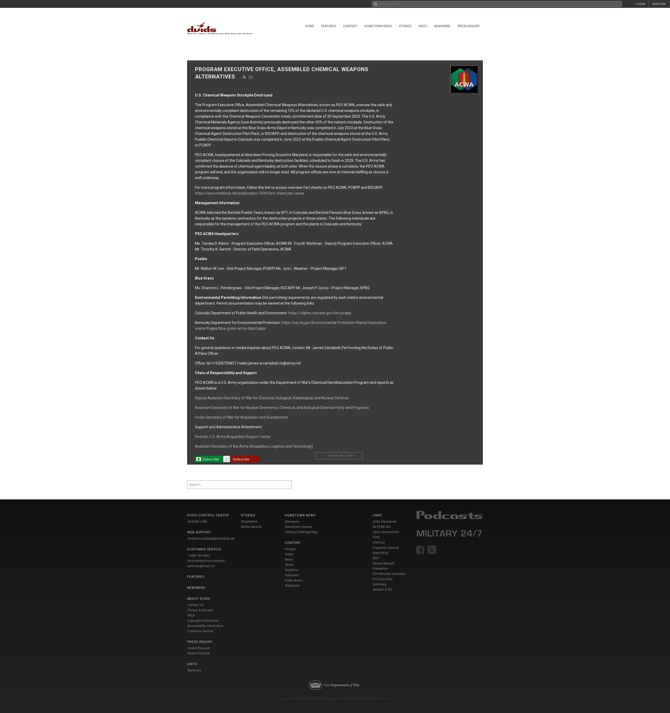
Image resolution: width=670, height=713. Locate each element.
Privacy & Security (200, 610)
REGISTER (659, 4)
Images (290, 549)
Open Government (386, 532)
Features (328, 26)
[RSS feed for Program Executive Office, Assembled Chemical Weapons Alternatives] (244, 77)
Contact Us (195, 605)
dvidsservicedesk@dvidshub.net (211, 538)
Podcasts (292, 575)
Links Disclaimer (385, 521)
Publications (294, 580)
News (289, 559)
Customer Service (200, 631)
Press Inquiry (468, 26)
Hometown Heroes (298, 527)
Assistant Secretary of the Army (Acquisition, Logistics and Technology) (254, 446)
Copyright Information (203, 621)
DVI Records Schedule (389, 574)
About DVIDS (198, 599)
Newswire (442, 26)
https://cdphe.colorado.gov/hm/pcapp (319, 313)
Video (289, 554)
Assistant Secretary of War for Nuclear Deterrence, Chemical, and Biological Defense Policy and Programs (282, 408)
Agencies (194, 670)
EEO (376, 558)
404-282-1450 (197, 521)
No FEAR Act (382, 527)
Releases (292, 521)
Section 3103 (382, 589)
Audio (289, 565)
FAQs (191, 615)
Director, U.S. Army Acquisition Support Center (233, 437)
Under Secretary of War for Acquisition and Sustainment (241, 417)
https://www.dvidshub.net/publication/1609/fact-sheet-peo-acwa (249, 193)
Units (422, 26)
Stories (405, 26)
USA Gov (379, 542)
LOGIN (640, 4)
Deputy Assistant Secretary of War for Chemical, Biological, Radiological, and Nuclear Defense (272, 398)
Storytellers (249, 521)
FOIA (376, 537)
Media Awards (251, 527)
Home (309, 26)
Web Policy (380, 553)
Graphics (291, 570)
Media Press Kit (198, 653)
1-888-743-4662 (198, 555)
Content (350, 26)
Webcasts (292, 585)
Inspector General (386, 548)
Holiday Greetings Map (301, 532)
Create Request (198, 648)
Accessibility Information (205, 626)
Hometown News (378, 26)
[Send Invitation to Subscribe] (251, 77)
